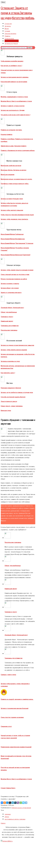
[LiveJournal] (15, 803)
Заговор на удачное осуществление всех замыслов (17, 345)
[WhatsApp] (21, 803)
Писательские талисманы (9, 330)
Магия (7, 28)
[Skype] (23, 803)
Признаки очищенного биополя (11, 387)
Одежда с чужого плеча (8, 674)
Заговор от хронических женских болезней (14, 708)
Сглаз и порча (9, 38)
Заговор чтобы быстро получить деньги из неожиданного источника (14, 204)
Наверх (3, 823)
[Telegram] (26, 803)
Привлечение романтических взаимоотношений (16, 747)
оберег (7, 816)
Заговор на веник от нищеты (10, 283)
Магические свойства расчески (11, 165)
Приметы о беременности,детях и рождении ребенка (18, 150)
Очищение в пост (6, 726)
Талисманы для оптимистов (10, 325)
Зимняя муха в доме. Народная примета (13, 146)
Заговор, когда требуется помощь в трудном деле (17, 392)
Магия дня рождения (7, 174)
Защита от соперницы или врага (11, 292)
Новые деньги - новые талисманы (12, 406)
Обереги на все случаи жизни (21, 807)
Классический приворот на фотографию (14, 81)
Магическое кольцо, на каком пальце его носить (16, 179)
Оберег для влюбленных (9, 312)
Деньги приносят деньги (9, 401)
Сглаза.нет (17, 12)
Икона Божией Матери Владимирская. (13, 238)
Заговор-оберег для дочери (10, 288)
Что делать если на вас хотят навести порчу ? (15, 114)
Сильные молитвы (10, 33)
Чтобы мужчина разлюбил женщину (12, 61)
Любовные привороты (12, 41)
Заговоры (8, 26)
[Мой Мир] (7, 803)
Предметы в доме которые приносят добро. (15, 183)
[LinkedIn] (13, 803)
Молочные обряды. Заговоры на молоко (13, 170)
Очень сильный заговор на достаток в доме (15, 274)
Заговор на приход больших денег (12, 198)
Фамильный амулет (7, 321)
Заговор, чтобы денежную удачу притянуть (14, 219)
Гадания (7, 31)
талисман (8, 814)
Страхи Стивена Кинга (8, 788)
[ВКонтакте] (2, 803)
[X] (10, 803)
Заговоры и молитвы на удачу (10, 361)
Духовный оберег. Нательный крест (12, 307)
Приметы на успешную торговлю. (11, 129)
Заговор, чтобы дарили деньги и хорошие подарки (17, 270)
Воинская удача (6, 410)
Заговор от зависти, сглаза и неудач (12, 105)
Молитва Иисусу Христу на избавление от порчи (16, 101)
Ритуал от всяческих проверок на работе (14, 279)
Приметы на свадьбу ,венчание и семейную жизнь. (17, 699)
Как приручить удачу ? (8, 372)
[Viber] (18, 803)
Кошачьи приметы (6, 134)
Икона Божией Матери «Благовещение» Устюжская (17, 243)
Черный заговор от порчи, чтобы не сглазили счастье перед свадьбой (15, 736)
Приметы (7, 36)
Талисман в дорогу (7, 316)
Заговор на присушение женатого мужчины (14, 77)
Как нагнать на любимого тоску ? (11, 65)
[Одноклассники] (4, 803)
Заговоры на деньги (11, 43)
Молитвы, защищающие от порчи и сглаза (14, 96)
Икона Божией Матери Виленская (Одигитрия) (15, 254)
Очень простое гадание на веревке (12, 717)
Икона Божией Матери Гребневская (12, 234)
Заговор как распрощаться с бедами (12, 110)
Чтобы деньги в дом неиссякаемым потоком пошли (17, 214)
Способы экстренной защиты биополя (13, 397)
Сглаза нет (8, 23)
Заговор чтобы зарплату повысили (12, 210)
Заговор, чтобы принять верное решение (14, 349)
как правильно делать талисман (15, 819)
